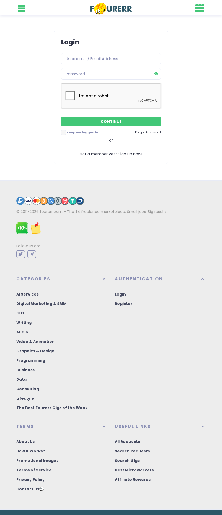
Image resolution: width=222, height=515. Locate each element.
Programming (30, 360)
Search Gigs (127, 460)
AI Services (27, 294)
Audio (22, 332)
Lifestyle (25, 398)
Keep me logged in (82, 132)
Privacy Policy (30, 479)
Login (120, 294)
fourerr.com (51, 211)
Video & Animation (35, 341)
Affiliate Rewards (133, 479)
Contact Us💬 (30, 489)
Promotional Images (37, 460)
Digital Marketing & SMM (41, 303)
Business (25, 370)
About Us (25, 441)
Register (123, 303)
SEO (20, 313)
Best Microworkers (134, 470)
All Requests (127, 441)
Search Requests (132, 451)
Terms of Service (34, 470)
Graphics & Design (35, 351)
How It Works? (30, 451)
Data (21, 379)
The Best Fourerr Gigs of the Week (52, 408)
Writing (24, 322)
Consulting (27, 389)
